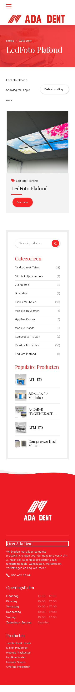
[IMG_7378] (37, 142)
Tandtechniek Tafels (27, 267)
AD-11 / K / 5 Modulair (38, 395)
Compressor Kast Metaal (42, 443)
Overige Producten (27, 345)
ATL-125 (35, 379)
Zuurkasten (22, 284)
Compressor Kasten (27, 336)
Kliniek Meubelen (25, 302)
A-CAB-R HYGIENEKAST (40, 411)
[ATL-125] (20, 379)
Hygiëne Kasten (25, 319)
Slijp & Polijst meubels (29, 276)
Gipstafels (21, 293)
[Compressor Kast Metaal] (20, 444)
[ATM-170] (20, 427)
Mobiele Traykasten (27, 310)
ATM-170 (36, 427)
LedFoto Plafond (27, 180)
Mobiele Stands (24, 328)
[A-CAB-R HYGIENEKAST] (20, 412)
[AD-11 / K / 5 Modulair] (20, 395)
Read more (22, 202)
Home (10, 40)
